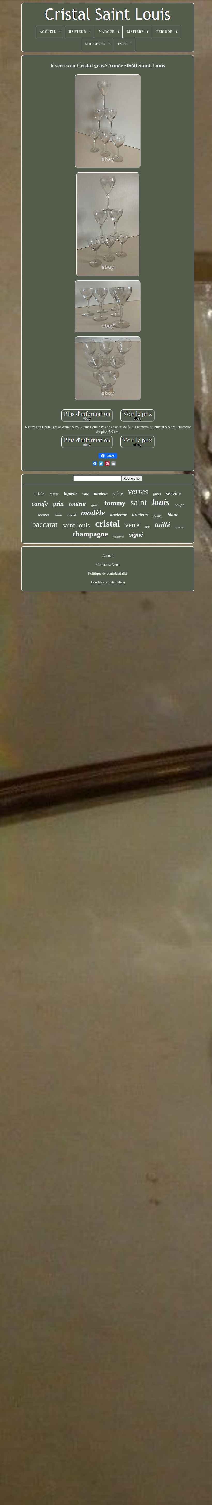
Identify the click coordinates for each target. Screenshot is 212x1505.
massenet (118, 536)
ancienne (118, 514)
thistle (39, 494)
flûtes (157, 494)
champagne (90, 534)
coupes (180, 527)
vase (85, 494)
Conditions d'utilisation (108, 581)
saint (139, 502)
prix (58, 503)
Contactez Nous (107, 564)
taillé (162, 524)
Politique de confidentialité (107, 573)
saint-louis (76, 525)
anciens (140, 514)
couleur (77, 504)
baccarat (44, 524)
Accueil (107, 555)
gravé (95, 505)
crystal (71, 515)
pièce (118, 493)
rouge (54, 494)
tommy (114, 503)
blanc (173, 514)
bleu (147, 527)
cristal (107, 524)
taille (58, 515)
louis (160, 502)
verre (132, 525)
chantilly (157, 516)
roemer (43, 515)
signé (136, 534)
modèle (93, 512)
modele (101, 493)
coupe (179, 505)
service (173, 493)
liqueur (70, 493)
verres (138, 491)
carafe (40, 503)
